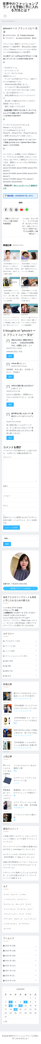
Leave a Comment (24, 38)
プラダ (28, 914)
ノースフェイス (10, 899)
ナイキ (6, 894)
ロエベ (30, 909)
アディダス (8, 919)
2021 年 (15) (10, 971)
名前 (5, 486)
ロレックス (20, 904)
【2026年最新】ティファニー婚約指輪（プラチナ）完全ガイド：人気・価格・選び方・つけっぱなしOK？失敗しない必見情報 (11, 296)
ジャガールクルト (10, 924)
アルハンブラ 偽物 (11, 610)
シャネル (22, 894)
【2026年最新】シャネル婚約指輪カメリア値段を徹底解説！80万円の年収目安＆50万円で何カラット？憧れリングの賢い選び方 (29, 296)
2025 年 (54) (10, 951)
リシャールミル (10, 909)
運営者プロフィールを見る (20, 588)
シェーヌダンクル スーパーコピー (17, 618)
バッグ (10, 651)
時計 (9, 661)
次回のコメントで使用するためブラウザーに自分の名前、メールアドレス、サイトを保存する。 (20, 520)
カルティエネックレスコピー (15, 615)
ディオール (21, 909)
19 (16, 1009)
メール (6, 496)
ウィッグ (10, 646)
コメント (7, 457)
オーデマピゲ (24, 924)
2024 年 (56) (10, 956)
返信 (10, 356)
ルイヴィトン (22, 899)
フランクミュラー (10, 914)
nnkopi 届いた (16, 363)
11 (11, 1006)
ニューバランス (30, 919)
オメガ (28, 904)
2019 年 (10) (10, 981)
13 (20, 1006)
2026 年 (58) (10, 946)
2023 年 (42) (10, 961)
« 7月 (5, 1022)
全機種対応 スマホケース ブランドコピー (20, 613)
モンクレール (9, 904)
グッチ (21, 914)
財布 (9, 671)
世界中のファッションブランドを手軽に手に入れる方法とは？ (20, 7)
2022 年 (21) (10, 966)
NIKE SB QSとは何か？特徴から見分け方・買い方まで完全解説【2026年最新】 (26, 733)
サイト (5, 506)
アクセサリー (10, 38)
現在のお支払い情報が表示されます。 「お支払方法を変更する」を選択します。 (22, 342)
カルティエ (18, 919)
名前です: (6, 584)
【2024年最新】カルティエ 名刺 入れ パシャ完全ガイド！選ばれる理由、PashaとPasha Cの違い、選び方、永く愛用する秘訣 (11, 269)
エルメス (14, 894)
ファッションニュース (16, 656)
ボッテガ (7, 929)
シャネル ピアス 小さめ (13, 608)
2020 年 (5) (10, 976)
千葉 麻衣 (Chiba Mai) (27, 35)
